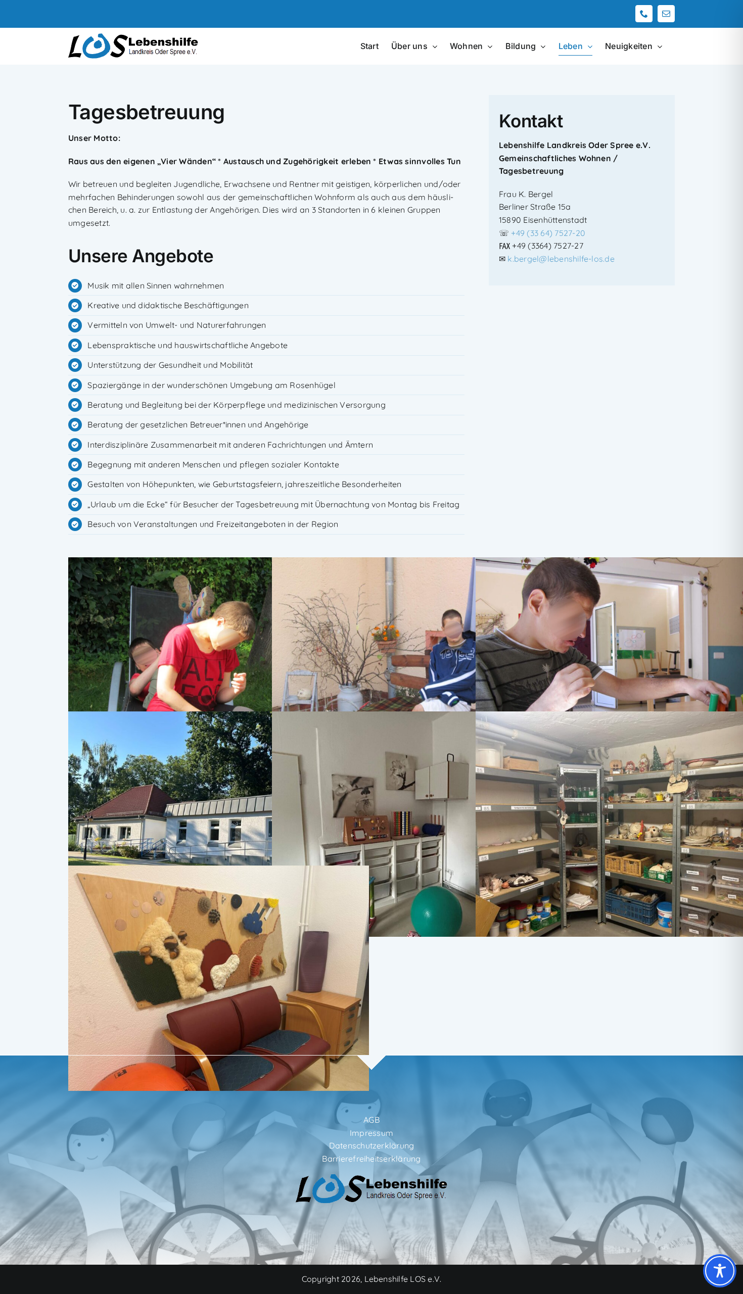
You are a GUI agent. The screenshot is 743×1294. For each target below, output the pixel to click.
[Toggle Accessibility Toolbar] (719, 1270)
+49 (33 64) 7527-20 (548, 233)
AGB (371, 1120)
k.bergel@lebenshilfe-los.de (560, 259)
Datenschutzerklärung (371, 1145)
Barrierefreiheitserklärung (371, 1159)
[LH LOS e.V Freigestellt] (371, 1177)
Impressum (371, 1133)
